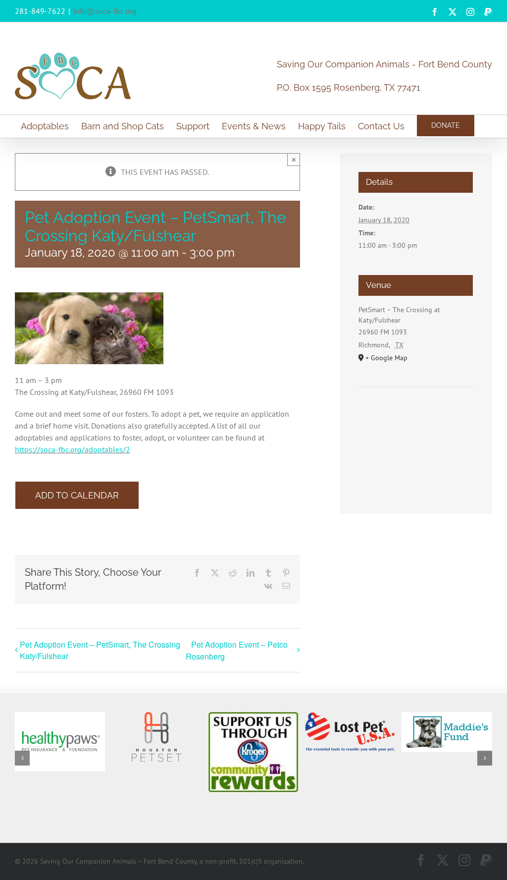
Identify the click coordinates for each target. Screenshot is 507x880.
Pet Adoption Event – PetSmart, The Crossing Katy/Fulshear (100, 650)
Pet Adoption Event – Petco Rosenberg (237, 650)
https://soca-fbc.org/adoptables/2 (72, 449)
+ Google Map (386, 357)
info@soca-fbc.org (105, 11)
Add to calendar (77, 495)
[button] (22, 758)
